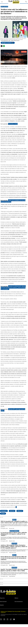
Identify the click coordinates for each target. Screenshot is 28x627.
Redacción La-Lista (12, 552)
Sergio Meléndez (12, 576)
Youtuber (3, 513)
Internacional (3, 601)
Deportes (14, 543)
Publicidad (10, 611)
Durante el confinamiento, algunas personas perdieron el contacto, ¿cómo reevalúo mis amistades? (13, 288)
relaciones (12, 511)
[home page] (14, 592)
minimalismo (4, 511)
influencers (19, 511)
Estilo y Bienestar (4, 6)
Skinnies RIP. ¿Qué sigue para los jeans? (13, 409)
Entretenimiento (14, 530)
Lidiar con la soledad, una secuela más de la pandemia (13, 201)
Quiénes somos (4, 611)
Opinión (2, 605)
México (14, 519)
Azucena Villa (11, 528)
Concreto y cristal (12, 124)
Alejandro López (12, 565)
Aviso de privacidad (16, 611)
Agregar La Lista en (7, 42)
